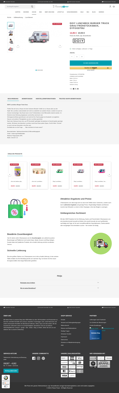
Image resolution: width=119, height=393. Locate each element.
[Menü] (9, 376)
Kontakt (63, 319)
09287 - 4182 (9, 363)
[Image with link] (33, 208)
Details (19, 177)
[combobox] (17, 7)
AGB (62, 345)
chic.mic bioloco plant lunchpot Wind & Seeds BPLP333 (18, 181)
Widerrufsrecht (65, 325)
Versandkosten (55, 385)
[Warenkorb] (114, 6)
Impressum (64, 336)
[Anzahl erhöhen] (82, 57)
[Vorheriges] (18, 45)
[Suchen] (32, 7)
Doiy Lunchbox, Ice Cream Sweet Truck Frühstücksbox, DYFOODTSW (102, 181)
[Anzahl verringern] (72, 57)
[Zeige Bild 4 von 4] (41, 70)
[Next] (109, 174)
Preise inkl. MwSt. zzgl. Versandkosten (80, 35)
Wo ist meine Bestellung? (29, 288)
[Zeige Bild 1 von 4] (36, 70)
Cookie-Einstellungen (95, 325)
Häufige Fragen (65, 331)
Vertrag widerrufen (11, 371)
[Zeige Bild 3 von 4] (40, 70)
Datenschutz (64, 339)
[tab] (13, 99)
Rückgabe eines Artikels (29, 283)
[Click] (61, 6)
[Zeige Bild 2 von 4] (38, 70)
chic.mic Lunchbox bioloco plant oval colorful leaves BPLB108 (38, 181)
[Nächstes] (60, 45)
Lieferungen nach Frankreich (98, 319)
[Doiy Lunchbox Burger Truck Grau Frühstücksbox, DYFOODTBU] (39, 37)
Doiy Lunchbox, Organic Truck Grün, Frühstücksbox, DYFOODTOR (60, 181)
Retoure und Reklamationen (68, 328)
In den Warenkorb (90, 63)
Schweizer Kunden (66, 334)
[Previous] (9, 174)
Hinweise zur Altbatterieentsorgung (70, 342)
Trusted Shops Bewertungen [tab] (70, 98)
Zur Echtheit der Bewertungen (98, 322)
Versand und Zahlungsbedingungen (71, 322)
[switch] (6, 386)
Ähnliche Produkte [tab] (15, 154)
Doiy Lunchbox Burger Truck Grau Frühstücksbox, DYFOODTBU (81, 181)
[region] (35, 45)
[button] (91, 69)
